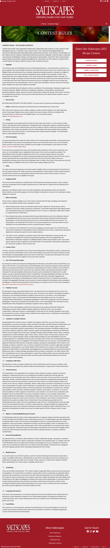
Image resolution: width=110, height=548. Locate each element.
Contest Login (91, 65)
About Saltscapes (55, 533)
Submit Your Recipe (91, 70)
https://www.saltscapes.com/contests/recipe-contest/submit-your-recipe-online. (35, 106)
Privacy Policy (95, 546)
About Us (47, 1)
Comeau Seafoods (12, 146)
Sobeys (23, 146)
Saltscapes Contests (55, 543)
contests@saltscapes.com (14, 116)
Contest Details (91, 60)
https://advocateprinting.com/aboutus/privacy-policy (17, 284)
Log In (63, 1)
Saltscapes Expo (55, 539)
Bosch (4, 146)
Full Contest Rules (91, 75)
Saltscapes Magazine (55, 536)
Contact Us (56, 1)
